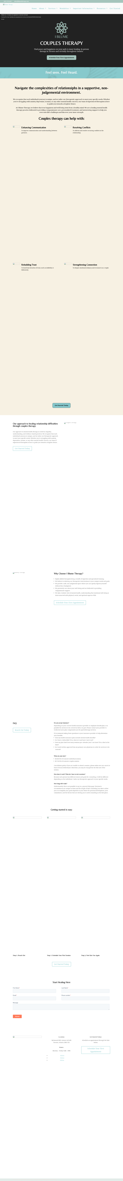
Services (52, 8)
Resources (101, 8)
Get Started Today (61, 405)
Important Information (83, 8)
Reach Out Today (22, 730)
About (41, 8)
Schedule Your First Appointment (61, 58)
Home (34, 8)
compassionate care (53, 110)
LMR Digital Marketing (49, 1179)
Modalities (64, 8)
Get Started (115, 8)
